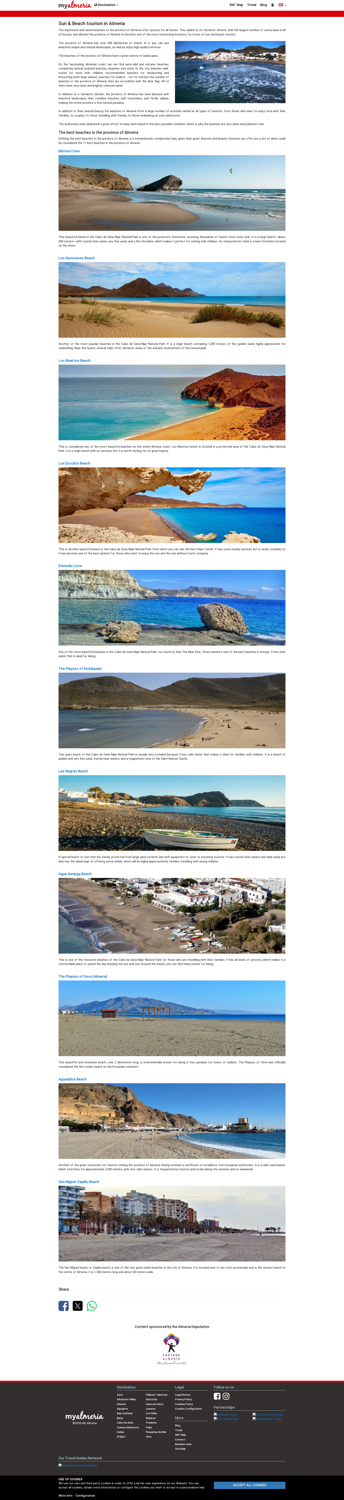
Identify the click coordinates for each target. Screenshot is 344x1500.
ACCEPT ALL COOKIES (249, 1485)
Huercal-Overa (154, 1404)
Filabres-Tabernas (156, 1394)
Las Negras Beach (73, 771)
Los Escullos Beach (74, 463)
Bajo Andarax (125, 1413)
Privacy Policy (183, 1399)
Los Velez (151, 1413)
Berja (120, 1418)
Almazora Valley (126, 1399)
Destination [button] (106, 5)
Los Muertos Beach (74, 360)
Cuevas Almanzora (128, 1427)
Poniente (151, 1422)
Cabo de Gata (125, 1422)
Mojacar (151, 1418)
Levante (150, 1408)
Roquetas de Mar (156, 1432)
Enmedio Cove (70, 566)
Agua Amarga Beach (75, 874)
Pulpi (149, 1427)
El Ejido (121, 1436)
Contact (180, 1439)
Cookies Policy (184, 1404)
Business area (183, 1444)
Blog (263, 5)
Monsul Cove (69, 151)
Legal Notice (182, 1394)
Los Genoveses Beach (77, 258)
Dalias (120, 1432)
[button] (282, 5)
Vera (148, 1436)
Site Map (180, 1448)
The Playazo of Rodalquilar (80, 668)
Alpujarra (122, 1408)
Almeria (121, 1404)
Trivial (251, 5)
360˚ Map (236, 5)
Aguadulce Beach (73, 1079)
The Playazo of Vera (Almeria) (83, 976)
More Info (65, 1495)
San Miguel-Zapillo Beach (79, 1182)
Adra (120, 1394)
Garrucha (151, 1399)
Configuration (85, 1495)
